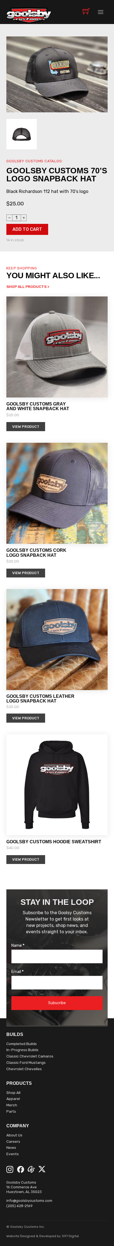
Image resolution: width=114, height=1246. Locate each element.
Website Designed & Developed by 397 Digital (42, 1236)
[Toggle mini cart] (86, 11)
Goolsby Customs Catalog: (34, 161)
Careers (13, 1141)
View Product (25, 427)
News (11, 1147)
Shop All (13, 1092)
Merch (11, 1105)
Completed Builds (21, 1043)
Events (12, 1154)
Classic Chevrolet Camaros (29, 1056)
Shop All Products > (27, 286)
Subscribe (57, 1003)
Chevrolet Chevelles (24, 1069)
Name (17, 946)
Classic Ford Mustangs (26, 1062)
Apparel (13, 1098)
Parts (11, 1111)
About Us (14, 1135)
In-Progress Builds (22, 1050)
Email (17, 972)
